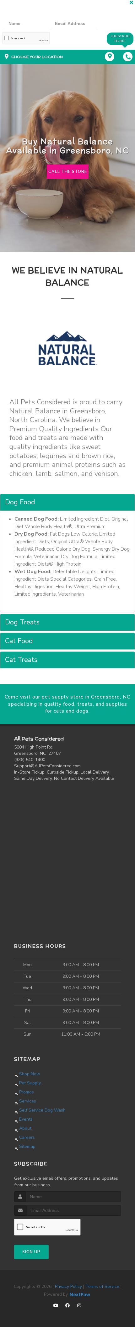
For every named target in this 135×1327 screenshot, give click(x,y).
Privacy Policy (68, 1286)
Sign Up (31, 1252)
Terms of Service (102, 1286)
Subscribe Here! (121, 38)
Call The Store (67, 171)
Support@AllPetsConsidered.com (47, 766)
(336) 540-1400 (29, 760)
